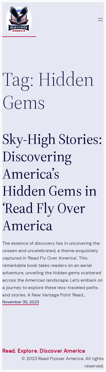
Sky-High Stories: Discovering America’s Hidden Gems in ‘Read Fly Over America (52, 182)
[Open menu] (100, 19)
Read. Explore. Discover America (43, 350)
